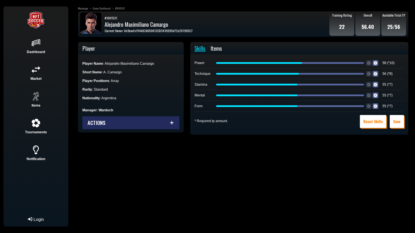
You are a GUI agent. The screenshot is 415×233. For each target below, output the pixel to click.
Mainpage (83, 8)
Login (38, 219)
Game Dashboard (102, 8)
